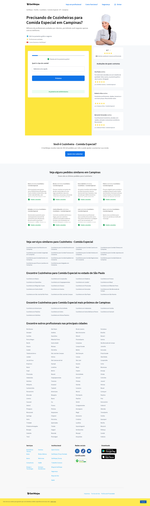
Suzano (78, 364)
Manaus (53, 346)
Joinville (103, 346)
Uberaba (103, 409)
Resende (53, 433)
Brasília (103, 332)
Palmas (103, 384)
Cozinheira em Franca (107, 279)
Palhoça (103, 430)
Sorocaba (103, 350)
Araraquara (79, 409)
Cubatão (28, 433)
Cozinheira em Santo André (34, 289)
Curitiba (28, 336)
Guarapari (103, 419)
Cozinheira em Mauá (107, 282)
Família (36, 10)
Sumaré (78, 378)
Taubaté (53, 388)
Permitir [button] (143, 502)
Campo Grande (80, 346)
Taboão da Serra (31, 353)
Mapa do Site (55, 476)
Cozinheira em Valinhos (33, 315)
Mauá (77, 367)
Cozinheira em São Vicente (108, 294)
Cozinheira (42, 10)
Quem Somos (55, 450)
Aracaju (103, 371)
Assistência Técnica (29, 450)
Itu (52, 402)
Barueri (103, 336)
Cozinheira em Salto (57, 312)
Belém (78, 350)
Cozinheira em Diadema (83, 279)
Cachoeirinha (30, 388)
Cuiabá (28, 350)
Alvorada (29, 395)
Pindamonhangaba (32, 426)
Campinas (65, 10)
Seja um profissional (73, 4)
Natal (28, 367)
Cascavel (29, 402)
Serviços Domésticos (41, 468)
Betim (53, 371)
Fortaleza (103, 329)
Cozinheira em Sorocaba (83, 289)
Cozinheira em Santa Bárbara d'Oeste (87, 312)
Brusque (28, 430)
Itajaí (28, 371)
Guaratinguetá (80, 426)
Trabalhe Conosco (56, 463)
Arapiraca (29, 364)
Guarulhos (54, 336)
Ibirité (78, 402)
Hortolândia (79, 374)
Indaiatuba (29, 378)
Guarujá (53, 364)
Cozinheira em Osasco (57, 286)
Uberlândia (104, 357)
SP (60, 10)
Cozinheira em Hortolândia (59, 308)
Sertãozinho (79, 430)
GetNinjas (29, 10)
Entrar (119, 4)
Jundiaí (28, 357)
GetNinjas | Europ (56, 458)
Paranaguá (54, 437)
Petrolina (54, 419)
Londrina (53, 367)
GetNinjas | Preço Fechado (59, 454)
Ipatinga (29, 416)
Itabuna (103, 437)
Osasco (28, 346)
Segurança (106, 4)
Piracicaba (29, 374)
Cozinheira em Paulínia (33, 312)
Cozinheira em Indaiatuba (83, 308)
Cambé (103, 433)
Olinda (103, 374)
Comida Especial (52, 10)
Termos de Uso (95, 493)
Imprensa (87, 493)
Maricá (78, 391)
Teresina (53, 381)
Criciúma (78, 419)
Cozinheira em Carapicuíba (59, 279)
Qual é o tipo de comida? (40, 63)
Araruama (79, 416)
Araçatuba (79, 437)
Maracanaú (29, 412)
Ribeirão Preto (55, 339)
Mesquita (54, 395)
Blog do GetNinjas (56, 467)
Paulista (103, 395)
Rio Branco (29, 329)
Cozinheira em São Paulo (83, 294)
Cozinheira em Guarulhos (33, 282)
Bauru (53, 398)
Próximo (58, 78)
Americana (54, 391)
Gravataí (53, 384)
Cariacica (78, 388)
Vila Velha (54, 350)
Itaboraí (103, 405)
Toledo (53, 426)
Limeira (28, 398)
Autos (28, 458)
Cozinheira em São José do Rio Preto (37, 294)
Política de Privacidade (108, 493)
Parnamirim (30, 391)
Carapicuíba (104, 360)
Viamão (78, 384)
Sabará (28, 405)
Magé (77, 412)
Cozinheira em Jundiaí (82, 282)
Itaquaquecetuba (56, 378)
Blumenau (104, 367)
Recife (28, 343)
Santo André (54, 343)
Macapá (78, 433)
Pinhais (78, 381)
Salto (28, 419)
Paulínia (78, 398)
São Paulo (54, 329)
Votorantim (104, 402)
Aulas (28, 454)
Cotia (102, 364)
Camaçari (103, 391)
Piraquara (29, 409)
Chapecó (53, 416)
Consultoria (29, 463)
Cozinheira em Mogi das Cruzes (35, 286)
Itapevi (78, 371)
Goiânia (53, 332)
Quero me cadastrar (75, 154)
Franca (53, 405)
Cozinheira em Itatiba (107, 308)
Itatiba (103, 416)
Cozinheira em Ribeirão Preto (109, 286)
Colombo (103, 378)
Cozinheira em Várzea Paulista (60, 315)
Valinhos (29, 381)
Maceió (53, 374)
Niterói (78, 336)
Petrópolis (79, 395)
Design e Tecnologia (29, 468)
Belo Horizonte (80, 332)
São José (78, 360)
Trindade (29, 423)
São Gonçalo (79, 353)
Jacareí (103, 381)
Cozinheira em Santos (57, 289)
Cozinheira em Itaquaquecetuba (60, 282)
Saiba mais (53, 501)
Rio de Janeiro (80, 329)
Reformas (41, 458)
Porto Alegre (30, 339)
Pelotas (53, 409)
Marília (103, 423)
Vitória (53, 357)
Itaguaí (53, 430)
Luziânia (78, 423)
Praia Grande (104, 353)
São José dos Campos (57, 353)
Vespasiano (54, 412)
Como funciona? (91, 4)
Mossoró (103, 426)
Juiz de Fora (29, 360)
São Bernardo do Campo (108, 343)
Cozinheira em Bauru (32, 279)
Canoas (78, 357)
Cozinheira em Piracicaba (83, 286)
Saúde (40, 463)
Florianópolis (80, 339)
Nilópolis (29, 384)
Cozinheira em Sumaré (107, 312)
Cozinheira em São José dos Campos (62, 294)
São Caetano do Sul (56, 360)
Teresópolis (104, 412)
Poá (102, 398)
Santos (103, 339)
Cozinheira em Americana (34, 308)
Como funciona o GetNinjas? (37, 42)
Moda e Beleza (42, 454)
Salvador (29, 332)
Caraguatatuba (80, 405)
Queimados (54, 423)
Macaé (102, 388)
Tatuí (28, 437)
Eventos (40, 450)
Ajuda (53, 480)
